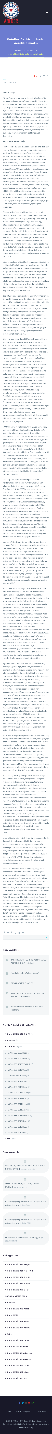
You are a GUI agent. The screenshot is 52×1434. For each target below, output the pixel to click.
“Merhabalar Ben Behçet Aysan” (25, 973)
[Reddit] (23, 933)
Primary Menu (47, 12)
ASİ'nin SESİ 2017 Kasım (18, 1092)
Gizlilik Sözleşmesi (23, 1412)
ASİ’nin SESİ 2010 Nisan (17, 1127)
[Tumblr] (15, 933)
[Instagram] (26, 1403)
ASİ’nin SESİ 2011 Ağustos (18, 1109)
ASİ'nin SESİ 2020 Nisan (17, 1053)
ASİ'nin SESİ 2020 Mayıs (17, 1058)
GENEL (6, 79)
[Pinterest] (12, 933)
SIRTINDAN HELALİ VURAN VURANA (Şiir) (22, 1237)
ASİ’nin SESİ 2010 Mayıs (17, 1121)
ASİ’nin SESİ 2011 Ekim (17, 1104)
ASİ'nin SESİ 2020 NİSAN (18, 1034)
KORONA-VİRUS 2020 (17, 1075)
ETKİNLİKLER (41, 1412)
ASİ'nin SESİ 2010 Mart (17, 1132)
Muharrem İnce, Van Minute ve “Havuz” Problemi (27, 1008)
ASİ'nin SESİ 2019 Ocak (17, 1070)
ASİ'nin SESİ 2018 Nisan (17, 1087)
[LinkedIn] (19, 933)
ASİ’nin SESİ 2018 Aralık (17, 1081)
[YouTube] (29, 1403)
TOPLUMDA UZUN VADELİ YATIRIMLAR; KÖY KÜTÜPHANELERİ (27, 995)
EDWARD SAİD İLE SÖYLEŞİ (22, 983)
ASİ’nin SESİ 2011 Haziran (18, 1115)
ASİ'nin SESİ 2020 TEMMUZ (19, 1064)
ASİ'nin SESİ (11, 1047)
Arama (46, 937)
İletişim (8, 1412)
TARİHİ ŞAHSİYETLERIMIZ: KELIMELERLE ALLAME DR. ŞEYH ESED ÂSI (28, 961)
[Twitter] (8, 933)
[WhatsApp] (33, 1403)
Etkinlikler (10, 1040)
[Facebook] (4, 933)
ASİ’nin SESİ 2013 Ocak (17, 1098)
